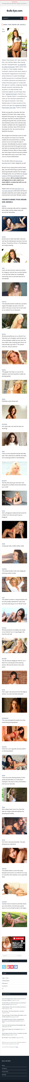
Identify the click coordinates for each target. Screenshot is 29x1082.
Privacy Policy (5, 1071)
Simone (4, 628)
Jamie (3, 775)
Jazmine (4, 747)
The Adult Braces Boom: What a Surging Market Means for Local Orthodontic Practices (13, 1020)
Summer (4, 902)
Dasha (4, 370)
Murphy (4, 480)
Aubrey (4, 206)
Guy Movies (5, 986)
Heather (4, 569)
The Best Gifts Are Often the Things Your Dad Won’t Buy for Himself (15, 3)
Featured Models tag (16, 176)
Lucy (3, 597)
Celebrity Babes (5, 980)
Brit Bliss (4, 424)
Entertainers (5, 983)
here (17, 1047)
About (3, 1065)
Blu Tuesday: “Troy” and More (9, 1037)
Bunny (4, 334)
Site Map (4, 1074)
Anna (3, 511)
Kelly (3, 451)
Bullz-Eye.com (14, 10)
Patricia (4, 301)
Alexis (3, 399)
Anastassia (5, 718)
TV (2, 988)
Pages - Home (5, 978)
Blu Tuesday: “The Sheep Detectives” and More (13, 1011)
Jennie (4, 237)
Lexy (3, 268)
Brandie (4, 658)
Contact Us (4, 1068)
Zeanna (4, 868)
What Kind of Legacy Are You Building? (11, 1029)
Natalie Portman (11, 94)
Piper (3, 807)
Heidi (3, 544)
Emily (3, 690)
